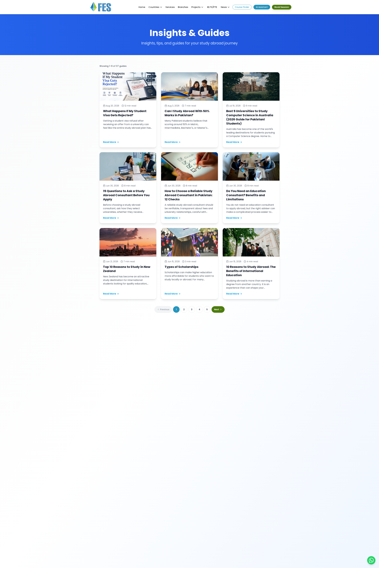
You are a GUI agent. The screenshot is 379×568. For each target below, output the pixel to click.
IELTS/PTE (212, 7)
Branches (183, 7)
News (224, 7)
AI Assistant (262, 7)
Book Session (281, 7)
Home (142, 7)
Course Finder (242, 7)
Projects (195, 7)
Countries (153, 7)
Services (170, 7)
